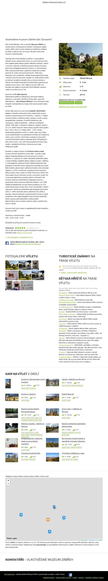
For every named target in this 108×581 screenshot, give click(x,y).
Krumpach (62, 324)
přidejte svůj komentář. (24, 233)
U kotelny (62, 352)
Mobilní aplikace (49, 578)
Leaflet (85, 540)
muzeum (79, 102)
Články (74, 578)
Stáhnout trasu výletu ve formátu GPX (73, 107)
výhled (73, 447)
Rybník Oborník (68, 394)
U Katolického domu (66, 307)
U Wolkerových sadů (66, 300)
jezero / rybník (66, 400)
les (40, 418)
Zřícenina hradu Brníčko (30, 453)
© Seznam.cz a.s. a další (95, 540)
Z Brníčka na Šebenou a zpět (73, 453)
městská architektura (67, 102)
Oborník (61, 312)
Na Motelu (62, 331)
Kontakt (81, 578)
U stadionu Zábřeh (65, 357)
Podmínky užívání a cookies (94, 578)
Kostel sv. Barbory (28, 394)
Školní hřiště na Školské (67, 314)
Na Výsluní (62, 319)
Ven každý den (9, 574)
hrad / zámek (66, 385)
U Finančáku (63, 328)
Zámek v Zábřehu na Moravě (73, 379)
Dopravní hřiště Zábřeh (67, 295)
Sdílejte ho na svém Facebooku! (28, 244)
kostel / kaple (25, 388)
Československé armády (67, 302)
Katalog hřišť (60, 578)
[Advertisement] (54, 23)
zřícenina (78, 447)
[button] (54, 507)
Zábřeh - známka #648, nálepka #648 (74, 272)
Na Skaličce (63, 293)
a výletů (68, 578)
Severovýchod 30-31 (66, 345)
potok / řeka (38, 420)
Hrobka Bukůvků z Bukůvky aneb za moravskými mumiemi (32, 441)
